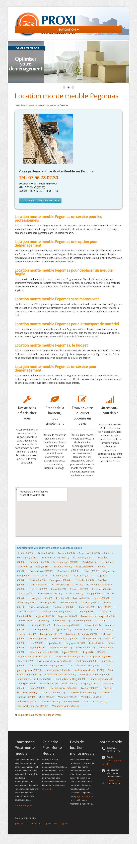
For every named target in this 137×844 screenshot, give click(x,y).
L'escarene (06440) (28, 611)
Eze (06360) (62, 598)
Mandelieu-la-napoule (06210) (82, 634)
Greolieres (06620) (39, 607)
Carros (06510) (38, 580)
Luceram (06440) (27, 634)
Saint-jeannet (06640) (58, 670)
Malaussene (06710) (51, 634)
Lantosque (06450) (40, 625)
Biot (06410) (42, 566)
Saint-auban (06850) (86, 661)
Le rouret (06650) (39, 629)
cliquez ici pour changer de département (39, 714)
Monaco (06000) (38, 638)
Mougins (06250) (92, 638)
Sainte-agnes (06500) (102, 679)
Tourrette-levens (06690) (82, 692)
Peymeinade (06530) (61, 647)
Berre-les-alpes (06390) (65, 562)
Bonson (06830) (85, 566)
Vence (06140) (72, 701)
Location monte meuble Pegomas (66, 95)
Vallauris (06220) (51, 701)
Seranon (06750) (49, 683)
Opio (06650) (54, 643)
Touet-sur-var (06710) (53, 692)
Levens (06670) (83, 629)
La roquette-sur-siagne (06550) (98, 616)
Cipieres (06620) (38, 589)
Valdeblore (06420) (91, 697)
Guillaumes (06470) (64, 607)
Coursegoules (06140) (50, 593)
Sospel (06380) (89, 683)
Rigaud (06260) (70, 652)
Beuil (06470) (89, 562)
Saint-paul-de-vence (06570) (95, 674)
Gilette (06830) (48, 602)
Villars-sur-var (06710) (95, 701)
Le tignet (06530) (62, 629)
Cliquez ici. (47, 789)
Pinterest (52, 823)
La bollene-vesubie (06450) (56, 611)
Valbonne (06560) (67, 697)
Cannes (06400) (61, 575)
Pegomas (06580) (75, 643)
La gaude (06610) (44, 616)
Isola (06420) (105, 607)
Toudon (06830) (89, 688)
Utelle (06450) (46, 697)
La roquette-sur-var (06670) (34, 620)
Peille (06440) (96, 643)
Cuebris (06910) (74, 593)
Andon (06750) (46, 553)
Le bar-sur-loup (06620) (67, 625)
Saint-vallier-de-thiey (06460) (71, 679)
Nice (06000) (36, 643)
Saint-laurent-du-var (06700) (89, 670)
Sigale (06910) (69, 683)
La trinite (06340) (83, 620)
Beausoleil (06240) (83, 557)
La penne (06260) (67, 616)
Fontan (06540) (102, 598)
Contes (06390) (26, 593)
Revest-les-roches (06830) (44, 652)
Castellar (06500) (85, 580)
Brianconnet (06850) (68, 571)
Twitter (37, 823)
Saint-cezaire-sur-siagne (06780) (47, 665)
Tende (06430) (37, 688)
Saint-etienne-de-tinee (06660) (84, 665)
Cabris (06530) (91, 571)
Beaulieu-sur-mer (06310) (55, 557)
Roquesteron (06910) (100, 656)
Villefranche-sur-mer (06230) (33, 706)
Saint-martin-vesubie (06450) (60, 674)
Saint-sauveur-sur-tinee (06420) (34, 679)
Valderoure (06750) (28, 701)
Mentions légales (23, 805)
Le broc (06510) (92, 625)
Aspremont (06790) (89, 553)
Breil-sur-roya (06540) (41, 571)
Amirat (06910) (26, 553)
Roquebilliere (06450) (93, 652)
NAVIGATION (67, 29)
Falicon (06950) (81, 598)
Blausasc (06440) (62, 566)
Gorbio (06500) (68, 602)
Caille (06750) (42, 575)
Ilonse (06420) (86, 607)
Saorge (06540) (27, 683)
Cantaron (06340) (83, 575)
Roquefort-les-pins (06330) (70, 656)
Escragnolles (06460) (41, 598)
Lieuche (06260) (104, 629)
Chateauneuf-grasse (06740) (67, 584)
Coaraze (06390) (79, 589)
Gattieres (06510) (27, 602)
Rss (66, 823)
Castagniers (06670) (60, 580)
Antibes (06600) (66, 553)
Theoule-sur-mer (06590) (63, 688)
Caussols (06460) (39, 584)
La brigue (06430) (85, 611)
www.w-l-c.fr (113, 780)
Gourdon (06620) (90, 602)
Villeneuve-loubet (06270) (66, 706)
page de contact (83, 796)
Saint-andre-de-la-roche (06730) (54, 661)
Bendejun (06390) (39, 562)
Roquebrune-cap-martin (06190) (35, 656)
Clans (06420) (58, 589)
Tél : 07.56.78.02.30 (38, 177)
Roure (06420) (25, 661)
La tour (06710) (61, 620)
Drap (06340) (94, 593)
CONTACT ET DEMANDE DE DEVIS (40, 200)
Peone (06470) (37, 647)
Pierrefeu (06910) (85, 647)
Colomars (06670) (101, 589)
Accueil (32, 105)
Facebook (22, 823)
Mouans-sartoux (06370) (65, 638)
